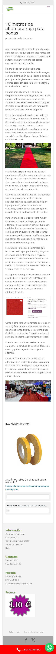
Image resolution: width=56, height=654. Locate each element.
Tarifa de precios (13, 544)
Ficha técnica (11, 537)
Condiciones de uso (15, 534)
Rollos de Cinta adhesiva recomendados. (26, 505)
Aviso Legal (14, 632)
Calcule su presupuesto (17, 540)
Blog (7, 548)
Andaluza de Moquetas (21, 38)
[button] (49, 647)
